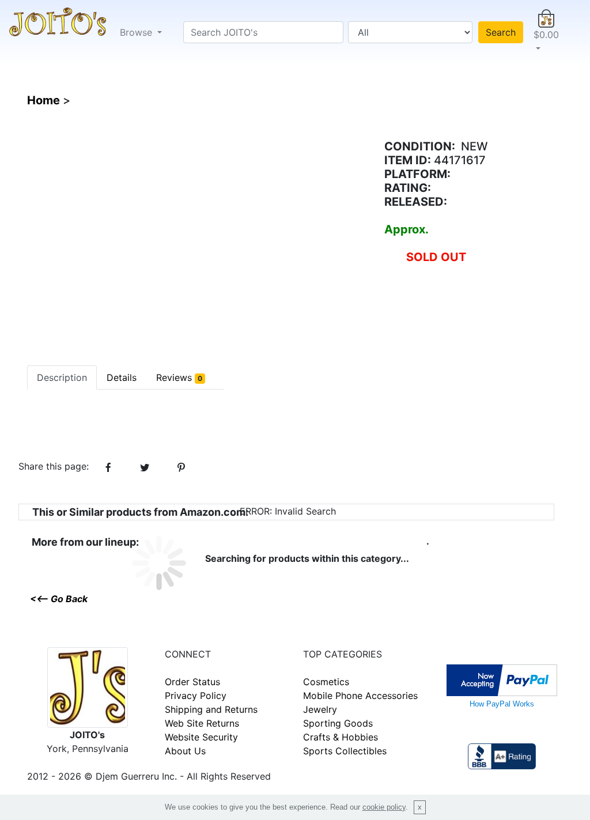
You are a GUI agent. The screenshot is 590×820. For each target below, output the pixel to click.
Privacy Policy (195, 695)
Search (501, 32)
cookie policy (384, 807)
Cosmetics (326, 681)
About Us (185, 751)
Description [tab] (62, 377)
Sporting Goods (338, 723)
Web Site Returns (202, 723)
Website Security (201, 737)
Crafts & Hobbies (340, 737)
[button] (546, 32)
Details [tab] (122, 377)
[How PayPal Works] (502, 679)
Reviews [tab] (179, 377)
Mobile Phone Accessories (360, 695)
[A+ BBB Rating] (502, 755)
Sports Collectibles (345, 751)
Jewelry (320, 709)
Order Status (192, 681)
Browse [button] (137, 32)
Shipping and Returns (211, 709)
